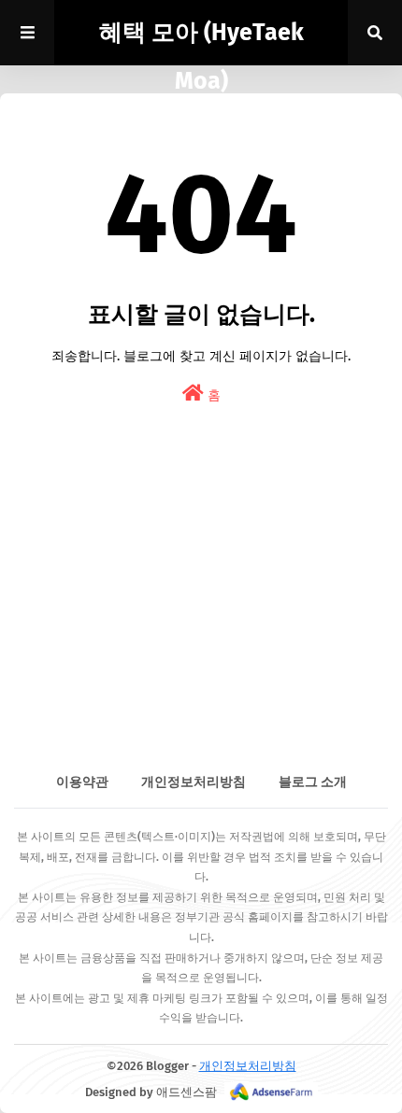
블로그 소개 (313, 782)
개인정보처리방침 (193, 782)
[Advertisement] (201, 623)
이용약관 (82, 782)
